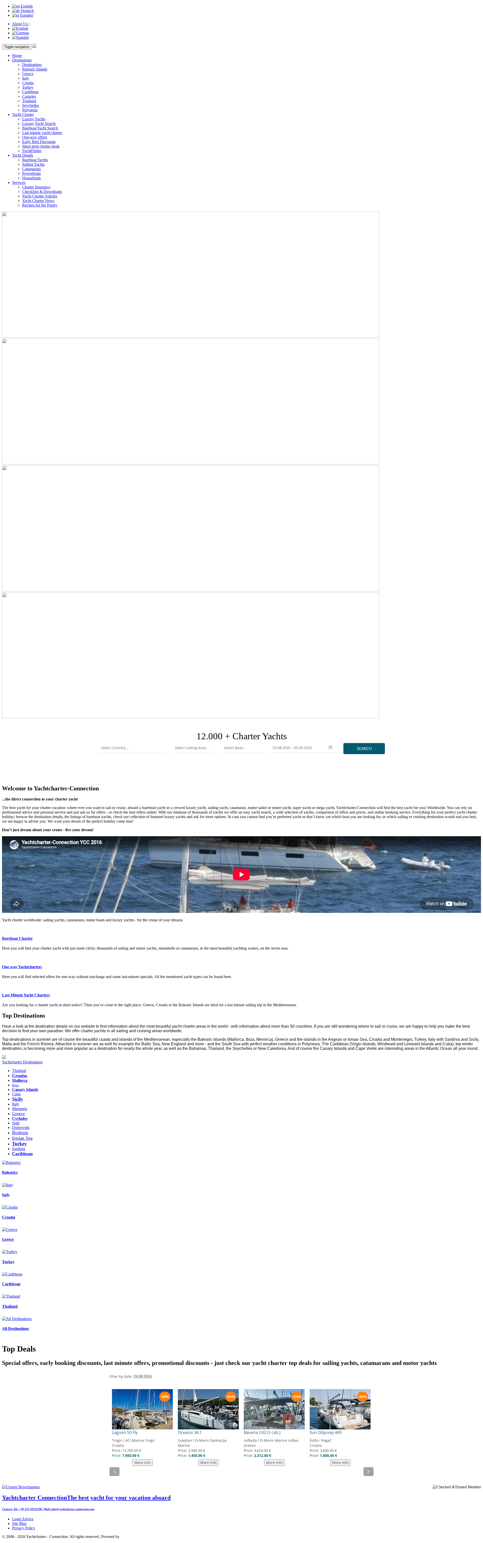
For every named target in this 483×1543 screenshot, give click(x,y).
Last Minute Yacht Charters (26, 995)
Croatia (28, 83)
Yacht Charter (23, 114)
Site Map (19, 1523)
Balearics (10, 1172)
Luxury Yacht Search (39, 123)
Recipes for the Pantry (39, 205)
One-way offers (34, 137)
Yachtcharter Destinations (22, 1062)
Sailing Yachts (33, 164)
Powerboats (31, 173)
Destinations (22, 60)
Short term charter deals (41, 146)
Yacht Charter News (38, 200)
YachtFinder (32, 151)
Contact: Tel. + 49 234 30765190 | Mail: (26, 1509)
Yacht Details (22, 155)
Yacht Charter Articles (39, 196)
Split (15, 1123)
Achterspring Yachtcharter (141, 1536)
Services (18, 182)
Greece (27, 74)
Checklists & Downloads (42, 191)
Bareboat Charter (17, 938)
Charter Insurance (36, 187)
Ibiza (15, 1085)
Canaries (29, 96)
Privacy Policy (23, 1528)
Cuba (16, 1094)
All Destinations (15, 1328)
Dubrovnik (20, 1127)
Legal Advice (22, 1519)
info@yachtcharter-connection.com (72, 1509)
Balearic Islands (34, 69)
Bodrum (20, 1132)
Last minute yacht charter (42, 132)
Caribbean (30, 92)
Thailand (29, 101)
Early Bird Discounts (39, 142)
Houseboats (31, 178)
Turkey (27, 87)
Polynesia (29, 110)
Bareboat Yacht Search (40, 128)
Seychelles (30, 105)
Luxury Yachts (33, 119)
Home (17, 55)
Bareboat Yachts (35, 160)
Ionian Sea (22, 1138)
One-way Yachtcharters (22, 967)
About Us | (20, 24)
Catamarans (31, 169)
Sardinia (18, 1149)
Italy (25, 78)
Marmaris (19, 1108)
